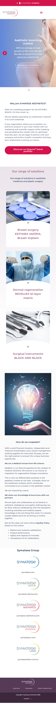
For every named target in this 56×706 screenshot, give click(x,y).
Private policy (28, 688)
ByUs (30, 698)
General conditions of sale (45, 688)
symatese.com (28, 572)
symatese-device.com (28, 594)
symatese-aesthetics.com (28, 616)
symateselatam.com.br (28, 659)
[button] (41, 12)
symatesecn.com (28, 637)
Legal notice (16, 688)
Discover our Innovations (28, 65)
